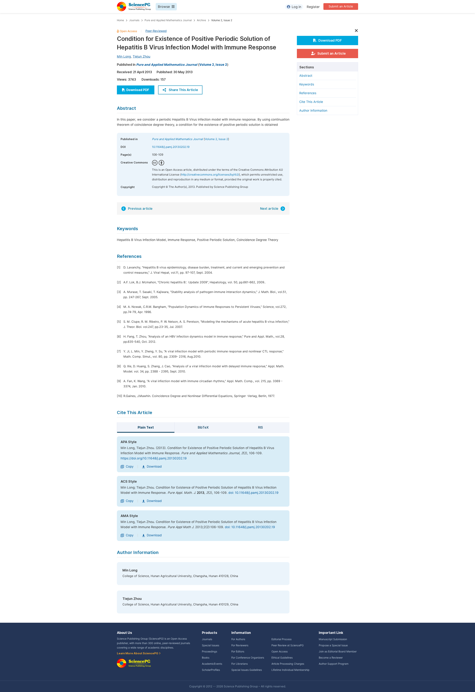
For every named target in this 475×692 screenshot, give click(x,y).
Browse (164, 7)
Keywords (306, 84)
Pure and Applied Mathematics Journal (168, 20)
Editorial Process (281, 639)
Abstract (305, 75)
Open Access (279, 651)
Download (154, 466)
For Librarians (239, 663)
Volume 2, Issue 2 (221, 20)
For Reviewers (239, 645)
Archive (201, 20)
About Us (124, 633)
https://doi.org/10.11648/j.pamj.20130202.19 (154, 458)
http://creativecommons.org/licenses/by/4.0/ (210, 174)
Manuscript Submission (333, 639)
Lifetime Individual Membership (290, 669)
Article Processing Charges (287, 663)
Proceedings (209, 651)
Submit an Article (341, 6)
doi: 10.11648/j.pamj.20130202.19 (253, 493)
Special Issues (210, 645)
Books (205, 657)
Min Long (124, 56)
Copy (129, 466)
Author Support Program (333, 663)
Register (313, 7)
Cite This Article (311, 102)
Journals (134, 20)
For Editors (237, 651)
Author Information (313, 110)
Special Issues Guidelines (246, 669)
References (307, 93)
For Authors (238, 639)
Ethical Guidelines (282, 657)
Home (120, 20)
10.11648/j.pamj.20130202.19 (170, 147)
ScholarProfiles (211, 669)
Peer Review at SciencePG (287, 645)
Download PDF (137, 90)
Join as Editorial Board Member (338, 651)
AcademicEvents (212, 663)
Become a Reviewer (331, 657)
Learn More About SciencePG (138, 653)
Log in (296, 7)
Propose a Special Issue (333, 645)
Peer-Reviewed (156, 31)
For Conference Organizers (247, 657)
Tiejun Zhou (141, 56)
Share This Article (183, 90)
